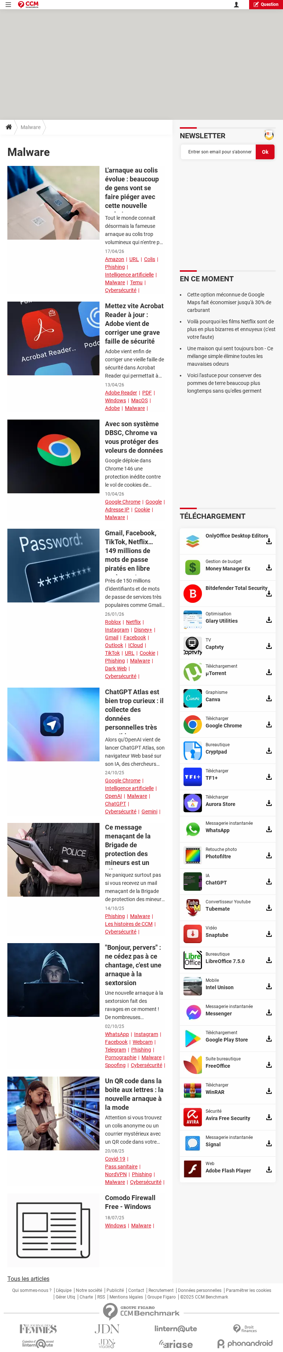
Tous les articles (28, 1278)
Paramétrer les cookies (248, 1290)
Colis (149, 259)
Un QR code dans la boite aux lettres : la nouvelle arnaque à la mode (134, 1094)
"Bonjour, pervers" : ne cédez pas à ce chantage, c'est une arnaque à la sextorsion (133, 965)
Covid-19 (115, 1159)
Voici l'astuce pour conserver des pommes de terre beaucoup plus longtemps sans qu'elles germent (224, 383)
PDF (147, 393)
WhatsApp (117, 1034)
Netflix (133, 622)
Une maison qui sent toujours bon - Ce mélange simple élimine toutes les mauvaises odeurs (230, 356)
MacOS (139, 400)
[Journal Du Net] (107, 1329)
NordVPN (116, 1174)
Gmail (111, 637)
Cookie (142, 509)
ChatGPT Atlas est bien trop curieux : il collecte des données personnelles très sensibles (134, 714)
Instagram (117, 630)
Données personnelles (199, 1290)
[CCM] (28, 4)
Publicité (115, 1290)
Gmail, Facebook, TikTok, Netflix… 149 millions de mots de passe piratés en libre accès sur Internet (131, 555)
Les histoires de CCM (129, 924)
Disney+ (143, 630)
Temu (136, 282)
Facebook (134, 637)
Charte (86, 1297)
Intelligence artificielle (129, 275)
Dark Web (116, 668)
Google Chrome (122, 502)
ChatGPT (115, 804)
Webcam (143, 1042)
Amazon (114, 259)
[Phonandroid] (244, 1343)
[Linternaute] (176, 1328)
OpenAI (113, 796)
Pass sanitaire (121, 1166)
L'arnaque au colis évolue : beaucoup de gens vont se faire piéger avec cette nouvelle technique (132, 192)
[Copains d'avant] (38, 1343)
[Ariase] (176, 1344)
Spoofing (115, 1065)
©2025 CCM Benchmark (204, 1297)
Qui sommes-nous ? (32, 1290)
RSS (101, 1297)
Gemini (149, 811)
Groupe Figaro (161, 1297)
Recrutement (161, 1290)
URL (134, 259)
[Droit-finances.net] (244, 1329)
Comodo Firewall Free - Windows (130, 1202)
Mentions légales (126, 1297)
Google (154, 502)
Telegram (115, 1050)
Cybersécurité (120, 290)
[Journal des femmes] (38, 1329)
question (270, 4)
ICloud (135, 645)
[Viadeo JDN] (107, 1343)
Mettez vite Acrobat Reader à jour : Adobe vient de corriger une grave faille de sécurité (134, 323)
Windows (115, 400)
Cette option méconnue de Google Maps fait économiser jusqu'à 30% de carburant (229, 302)
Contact (136, 1290)
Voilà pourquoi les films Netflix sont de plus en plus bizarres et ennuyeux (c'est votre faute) (231, 329)
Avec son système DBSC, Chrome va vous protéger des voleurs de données (134, 437)
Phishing (115, 267)
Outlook (114, 645)
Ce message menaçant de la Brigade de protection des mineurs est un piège (128, 849)
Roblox (113, 622)
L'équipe (63, 1290)
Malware (115, 282)
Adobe (112, 408)
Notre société (89, 1290)
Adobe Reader (121, 393)
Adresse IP (117, 509)
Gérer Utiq (65, 1297)
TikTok (112, 653)
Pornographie (120, 1057)
